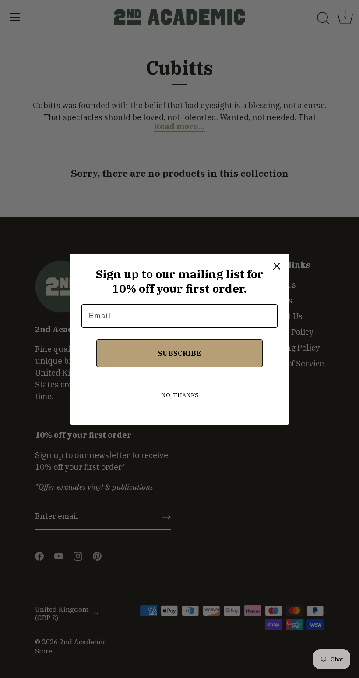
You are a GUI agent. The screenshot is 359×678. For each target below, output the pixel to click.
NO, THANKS (179, 395)
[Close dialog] (277, 266)
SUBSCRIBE (179, 353)
